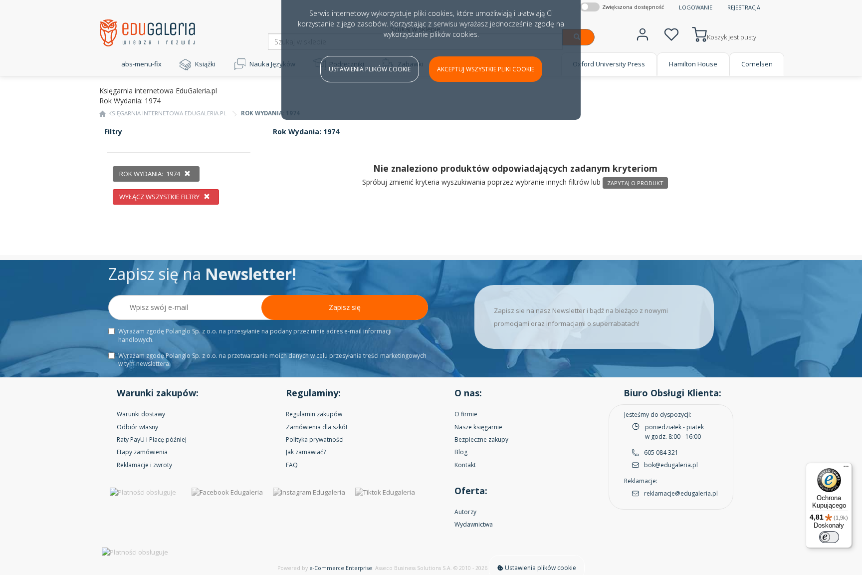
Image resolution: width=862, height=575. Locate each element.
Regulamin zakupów (314, 414)
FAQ (292, 465)
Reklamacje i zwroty (144, 465)
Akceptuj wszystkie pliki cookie (485, 69)
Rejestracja (743, 7)
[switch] (829, 537)
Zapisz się (345, 307)
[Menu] (846, 469)
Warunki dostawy (141, 414)
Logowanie (695, 7)
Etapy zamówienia (142, 452)
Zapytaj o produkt (635, 183)
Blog (460, 452)
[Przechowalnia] (671, 33)
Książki (205, 63)
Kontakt (465, 465)
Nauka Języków (272, 63)
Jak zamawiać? (306, 452)
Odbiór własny (137, 427)
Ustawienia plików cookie (370, 69)
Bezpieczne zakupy (481, 439)
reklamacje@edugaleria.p (680, 493)
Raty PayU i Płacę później (152, 439)
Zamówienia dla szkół (316, 427)
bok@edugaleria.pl (671, 465)
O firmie (465, 414)
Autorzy (465, 512)
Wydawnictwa (473, 524)
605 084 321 (661, 452)
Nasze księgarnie (478, 427)
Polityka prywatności (315, 439)
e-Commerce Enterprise (340, 568)
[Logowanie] (642, 33)
